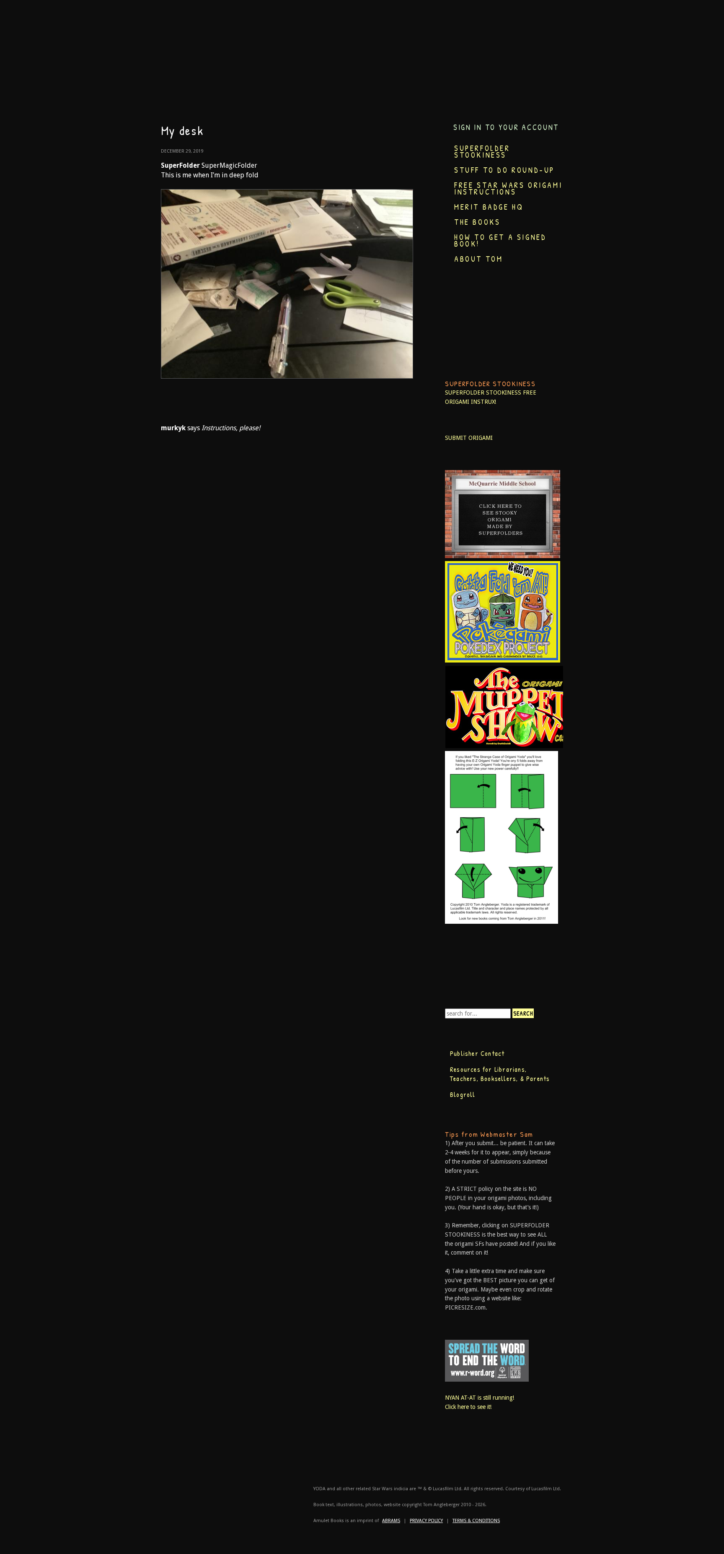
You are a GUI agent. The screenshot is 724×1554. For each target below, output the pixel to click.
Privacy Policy (426, 1520)
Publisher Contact (477, 1053)
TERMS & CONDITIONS (476, 1520)
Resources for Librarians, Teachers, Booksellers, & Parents (500, 1074)
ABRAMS (391, 1520)
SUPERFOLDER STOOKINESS (483, 392)
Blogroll (463, 1094)
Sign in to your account (506, 127)
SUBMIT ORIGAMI (469, 437)
